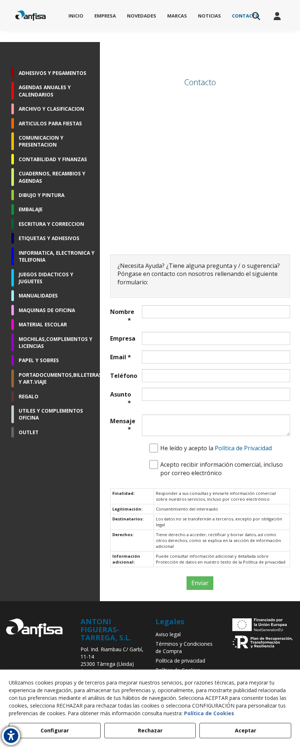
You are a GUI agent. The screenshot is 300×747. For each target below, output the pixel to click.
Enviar (200, 583)
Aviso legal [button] (168, 634)
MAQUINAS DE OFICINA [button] (47, 310)
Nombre (120, 316)
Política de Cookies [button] (209, 713)
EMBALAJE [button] (30, 209)
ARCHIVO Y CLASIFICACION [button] (51, 108)
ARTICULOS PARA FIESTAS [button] (50, 123)
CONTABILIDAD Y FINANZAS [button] (53, 159)
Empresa (120, 338)
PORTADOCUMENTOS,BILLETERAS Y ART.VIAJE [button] (56, 378)
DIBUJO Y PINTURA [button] (41, 195)
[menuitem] (76, 16)
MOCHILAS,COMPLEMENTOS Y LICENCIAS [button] (55, 342)
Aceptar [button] (245, 730)
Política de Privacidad (243, 448)
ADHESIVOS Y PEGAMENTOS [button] (52, 72)
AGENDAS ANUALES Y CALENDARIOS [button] (45, 91)
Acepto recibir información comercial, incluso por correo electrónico (221, 468)
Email (120, 357)
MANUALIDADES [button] (38, 295)
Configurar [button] (55, 730)
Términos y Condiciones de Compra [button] (184, 647)
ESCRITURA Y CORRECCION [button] (51, 223)
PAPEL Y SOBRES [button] (39, 360)
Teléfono (120, 376)
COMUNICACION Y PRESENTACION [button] (41, 141)
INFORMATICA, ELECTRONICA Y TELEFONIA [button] (56, 256)
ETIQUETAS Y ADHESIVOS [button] (49, 238)
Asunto (120, 398)
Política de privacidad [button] (180, 660)
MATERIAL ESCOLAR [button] (43, 324)
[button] (30, 15)
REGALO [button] (28, 396)
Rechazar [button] (150, 730)
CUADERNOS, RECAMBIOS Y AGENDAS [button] (52, 177)
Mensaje (120, 425)
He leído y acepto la (216, 448)
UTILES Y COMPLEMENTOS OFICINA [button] (51, 414)
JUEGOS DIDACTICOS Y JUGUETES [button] (46, 278)
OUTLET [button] (28, 432)
